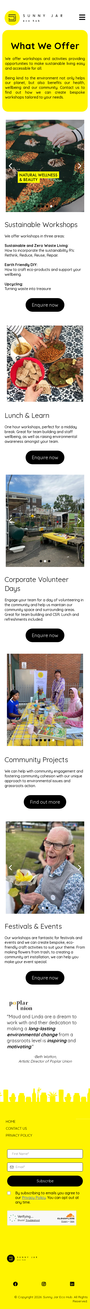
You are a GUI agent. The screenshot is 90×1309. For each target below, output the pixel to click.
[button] (82, 18)
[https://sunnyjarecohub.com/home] (33, 17)
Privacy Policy (34, 1197)
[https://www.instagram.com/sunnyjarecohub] (45, 1284)
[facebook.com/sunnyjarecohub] (17, 1284)
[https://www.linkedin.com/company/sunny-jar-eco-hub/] (73, 1284)
